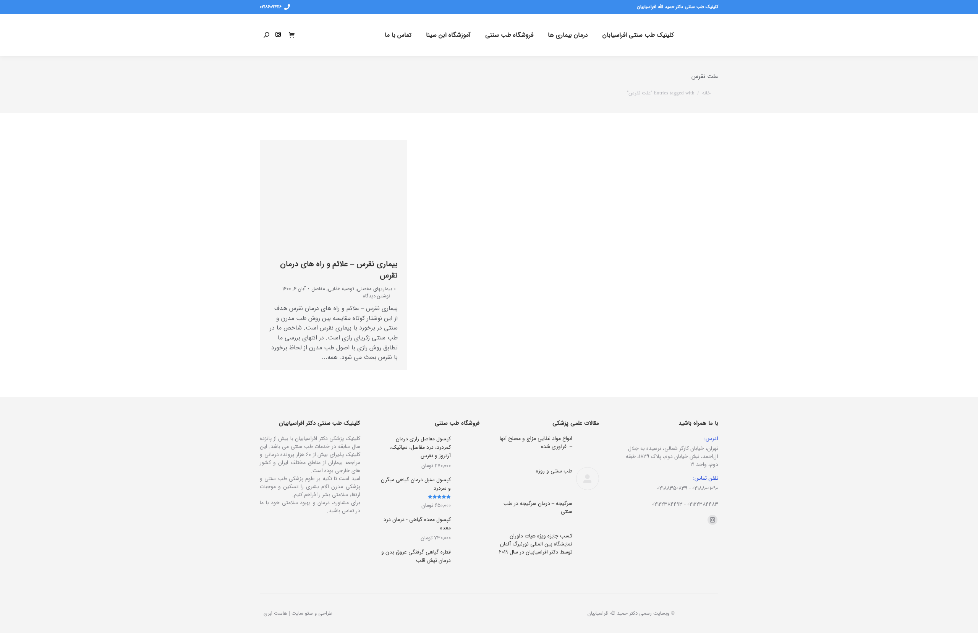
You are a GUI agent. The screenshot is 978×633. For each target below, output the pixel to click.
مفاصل (318, 289)
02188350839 (672, 488)
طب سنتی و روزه (554, 471)
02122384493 (667, 504)
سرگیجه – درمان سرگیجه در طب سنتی (538, 508)
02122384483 (702, 504)
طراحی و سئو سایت (311, 613)
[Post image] (587, 446)
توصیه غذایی (341, 289)
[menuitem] (638, 35)
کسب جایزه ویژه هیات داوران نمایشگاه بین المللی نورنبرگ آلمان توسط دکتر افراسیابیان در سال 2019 (535, 544)
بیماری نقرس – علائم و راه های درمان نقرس (339, 269)
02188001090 (705, 488)
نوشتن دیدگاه (376, 296)
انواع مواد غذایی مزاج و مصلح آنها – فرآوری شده (536, 443)
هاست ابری (275, 613)
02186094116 (271, 6)
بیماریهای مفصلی (374, 289)
